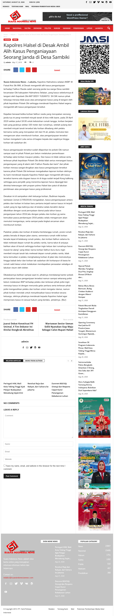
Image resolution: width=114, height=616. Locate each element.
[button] (108, 28)
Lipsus (89, 28)
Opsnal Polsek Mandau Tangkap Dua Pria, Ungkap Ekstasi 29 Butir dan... (85, 272)
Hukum (57, 28)
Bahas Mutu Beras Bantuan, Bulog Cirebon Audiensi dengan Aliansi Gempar (86, 291)
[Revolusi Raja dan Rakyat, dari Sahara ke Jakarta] (38, 373)
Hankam (66, 28)
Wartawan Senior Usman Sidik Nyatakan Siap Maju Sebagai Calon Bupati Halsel (57, 326)
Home (7, 28)
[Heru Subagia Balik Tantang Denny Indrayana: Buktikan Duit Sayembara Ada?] (105, 384)
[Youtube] (110, 2)
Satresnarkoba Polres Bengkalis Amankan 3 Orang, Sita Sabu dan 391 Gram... (86, 368)
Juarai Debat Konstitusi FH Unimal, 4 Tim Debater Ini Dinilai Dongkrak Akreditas (19, 326)
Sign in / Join (34, 2)
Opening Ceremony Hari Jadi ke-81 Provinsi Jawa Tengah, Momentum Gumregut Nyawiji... (87, 328)
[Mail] (90, 2)
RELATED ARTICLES (13, 361)
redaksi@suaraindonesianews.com (18, 578)
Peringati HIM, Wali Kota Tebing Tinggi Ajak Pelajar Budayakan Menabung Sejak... (86, 218)
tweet (57, 70)
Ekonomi (38, 28)
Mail (27, 6)
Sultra (27, 28)
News (15, 40)
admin (8, 62)
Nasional (17, 28)
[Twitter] (94, 2)
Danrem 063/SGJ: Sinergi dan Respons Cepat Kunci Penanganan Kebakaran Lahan (61, 389)
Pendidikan (78, 28)
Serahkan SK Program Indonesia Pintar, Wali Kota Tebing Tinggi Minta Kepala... (86, 348)
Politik (48, 28)
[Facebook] (86, 2)
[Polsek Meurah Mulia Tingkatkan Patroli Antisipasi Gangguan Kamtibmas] (105, 308)
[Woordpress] (106, 2)
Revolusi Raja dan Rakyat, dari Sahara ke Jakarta (38, 386)
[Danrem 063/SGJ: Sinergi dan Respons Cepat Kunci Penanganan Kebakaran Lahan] (62, 373)
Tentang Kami (17, 6)
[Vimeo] (98, 2)
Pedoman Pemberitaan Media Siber (45, 6)
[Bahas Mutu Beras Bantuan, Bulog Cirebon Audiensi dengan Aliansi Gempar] (105, 288)
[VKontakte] (102, 2)
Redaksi (6, 6)
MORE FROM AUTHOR (33, 361)
